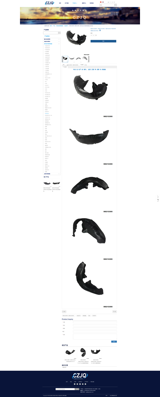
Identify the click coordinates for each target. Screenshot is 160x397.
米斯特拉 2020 (48, 147)
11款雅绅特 (47, 59)
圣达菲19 (47, 113)
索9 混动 (47, 152)
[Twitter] (110, 2)
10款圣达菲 (47, 55)
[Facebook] (108, 2)
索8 (46, 149)
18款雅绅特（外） (48, 74)
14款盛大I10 (47, 62)
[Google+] (77, 384)
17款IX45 (47, 66)
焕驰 (46, 139)
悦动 (46, 128)
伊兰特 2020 (47, 92)
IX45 (46, 90)
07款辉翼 (47, 51)
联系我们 (80, 381)
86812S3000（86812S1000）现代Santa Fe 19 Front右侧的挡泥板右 (83, 361)
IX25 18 (46, 85)
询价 (103, 41)
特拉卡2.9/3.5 (48, 141)
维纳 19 (46, 158)
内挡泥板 (84, 315)
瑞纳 (46, 143)
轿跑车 (46, 164)
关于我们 (86, 381)
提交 (114, 341)
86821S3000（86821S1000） (69, 315)
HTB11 (46, 79)
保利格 (46, 98)
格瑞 (46, 137)
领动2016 (47, 169)
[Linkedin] (80, 384)
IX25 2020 (47, 87)
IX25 (46, 83)
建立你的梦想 (47, 39)
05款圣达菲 (47, 47)
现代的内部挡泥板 (48, 43)
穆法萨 (46, 145)
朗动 (46, 134)
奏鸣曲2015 (47, 122)
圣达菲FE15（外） (49, 115)
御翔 (46, 126)
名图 (46, 104)
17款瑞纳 (47, 70)
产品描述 (65, 66)
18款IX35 (47, 72)
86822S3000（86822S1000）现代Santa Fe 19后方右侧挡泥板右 (95, 361)
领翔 (46, 171)
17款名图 (47, 68)
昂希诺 (46, 132)
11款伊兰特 (47, 57)
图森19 (46, 105)
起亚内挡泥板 (47, 173)
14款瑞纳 (47, 60)
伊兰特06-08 (47, 94)
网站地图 (92, 381)
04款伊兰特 (47, 45)
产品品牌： (82, 64)
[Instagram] (112, 2)
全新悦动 (47, 100)
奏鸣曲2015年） (48, 124)
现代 (89, 315)
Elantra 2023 (47, 77)
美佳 (46, 160)
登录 (106, 395)
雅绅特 (46, 167)
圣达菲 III (47, 111)
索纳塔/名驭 (47, 154)
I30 (45, 81)
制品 (71, 381)
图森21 (46, 109)
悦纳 (46, 130)
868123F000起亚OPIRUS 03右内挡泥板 (49, 189)
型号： (64, 64)
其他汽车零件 (47, 41)
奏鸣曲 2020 (47, 119)
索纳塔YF (47, 156)
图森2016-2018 (48, 107)
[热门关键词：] (116, 5)
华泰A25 (46, 102)
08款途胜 (47, 53)
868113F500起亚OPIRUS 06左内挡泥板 (58, 189)
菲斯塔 (46, 162)
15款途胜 (47, 64)
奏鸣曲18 (47, 120)
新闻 (75, 381)
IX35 (46, 89)
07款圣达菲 (47, 49)
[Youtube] (85, 384)
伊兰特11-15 (47, 96)
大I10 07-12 (47, 117)
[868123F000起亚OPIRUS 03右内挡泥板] (49, 183)
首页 (67, 381)
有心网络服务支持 (113, 395)
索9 (46, 151)
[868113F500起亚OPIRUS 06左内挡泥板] (58, 183)
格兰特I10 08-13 (48, 136)
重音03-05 (47, 166)
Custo (46, 75)
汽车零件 (94, 315)
